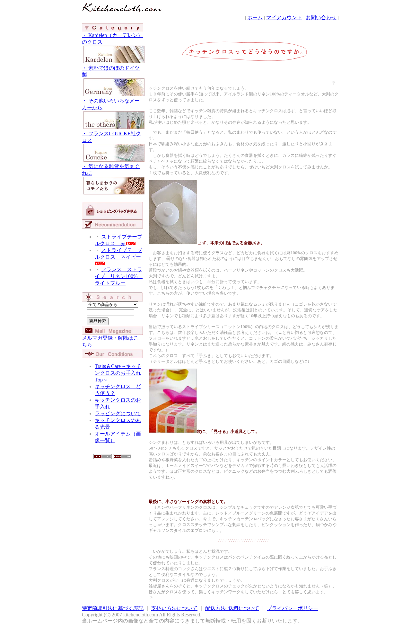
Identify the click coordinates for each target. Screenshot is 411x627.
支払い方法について (174, 608)
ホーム (255, 17)
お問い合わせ (321, 17)
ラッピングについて (118, 413)
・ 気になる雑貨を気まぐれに (111, 170)
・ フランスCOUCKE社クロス (111, 137)
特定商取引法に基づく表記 (113, 608)
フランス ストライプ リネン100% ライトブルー (119, 276)
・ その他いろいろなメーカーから (111, 104)
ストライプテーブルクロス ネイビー (118, 253)
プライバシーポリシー (292, 608)
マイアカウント (284, 17)
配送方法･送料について (232, 608)
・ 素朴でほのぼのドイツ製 (111, 71)
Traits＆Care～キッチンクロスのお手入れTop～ (118, 372)
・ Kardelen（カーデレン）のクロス (112, 38)
